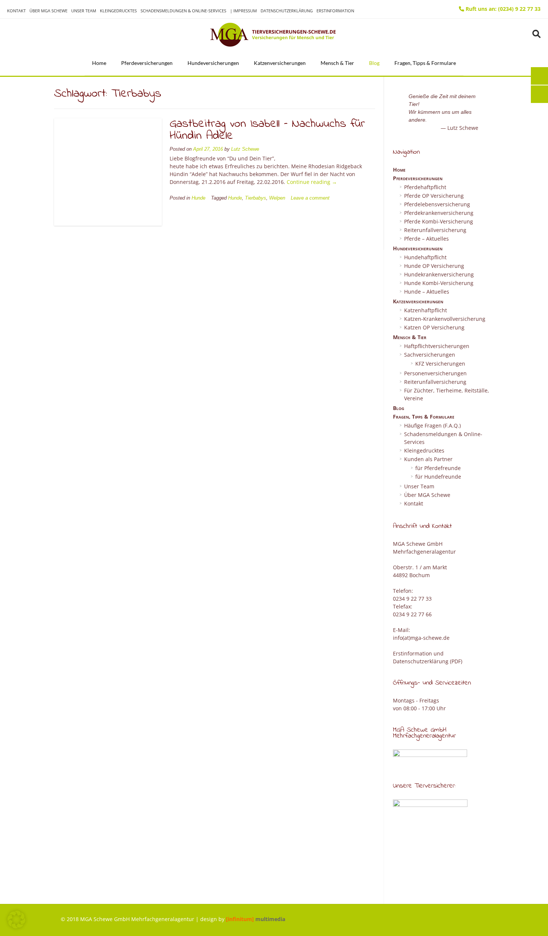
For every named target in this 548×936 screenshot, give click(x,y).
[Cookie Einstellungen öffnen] (16, 926)
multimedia (255, 919)
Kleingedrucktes (118, 10)
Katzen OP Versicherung (434, 327)
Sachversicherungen (429, 354)
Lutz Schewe (245, 149)
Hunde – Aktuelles (426, 291)
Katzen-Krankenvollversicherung (444, 318)
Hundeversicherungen (213, 63)
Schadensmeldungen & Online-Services (183, 10)
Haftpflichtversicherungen (436, 346)
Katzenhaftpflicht (425, 310)
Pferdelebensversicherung (437, 204)
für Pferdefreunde (438, 468)
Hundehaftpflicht (425, 257)
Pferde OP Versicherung (434, 195)
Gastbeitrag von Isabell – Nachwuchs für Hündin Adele (267, 130)
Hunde (198, 198)
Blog (374, 63)
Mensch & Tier (337, 63)
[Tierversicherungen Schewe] (274, 34)
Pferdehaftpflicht (425, 187)
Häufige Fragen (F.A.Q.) (432, 425)
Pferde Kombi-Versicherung (438, 221)
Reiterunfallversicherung (435, 230)
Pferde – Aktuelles (426, 238)
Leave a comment (310, 198)
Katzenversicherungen (280, 63)
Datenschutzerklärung (287, 10)
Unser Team (83, 10)
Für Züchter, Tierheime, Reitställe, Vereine (446, 394)
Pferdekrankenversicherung (438, 212)
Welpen (277, 198)
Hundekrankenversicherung (439, 274)
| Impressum (243, 10)
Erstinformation (335, 10)
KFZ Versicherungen (440, 363)
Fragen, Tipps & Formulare (425, 63)
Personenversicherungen (435, 373)
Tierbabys (255, 198)
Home (99, 63)
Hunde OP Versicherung (434, 265)
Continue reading (312, 181)
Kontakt (16, 10)
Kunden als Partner (428, 459)
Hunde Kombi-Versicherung (438, 283)
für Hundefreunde (438, 476)
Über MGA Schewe (48, 10)
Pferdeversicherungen (147, 63)
